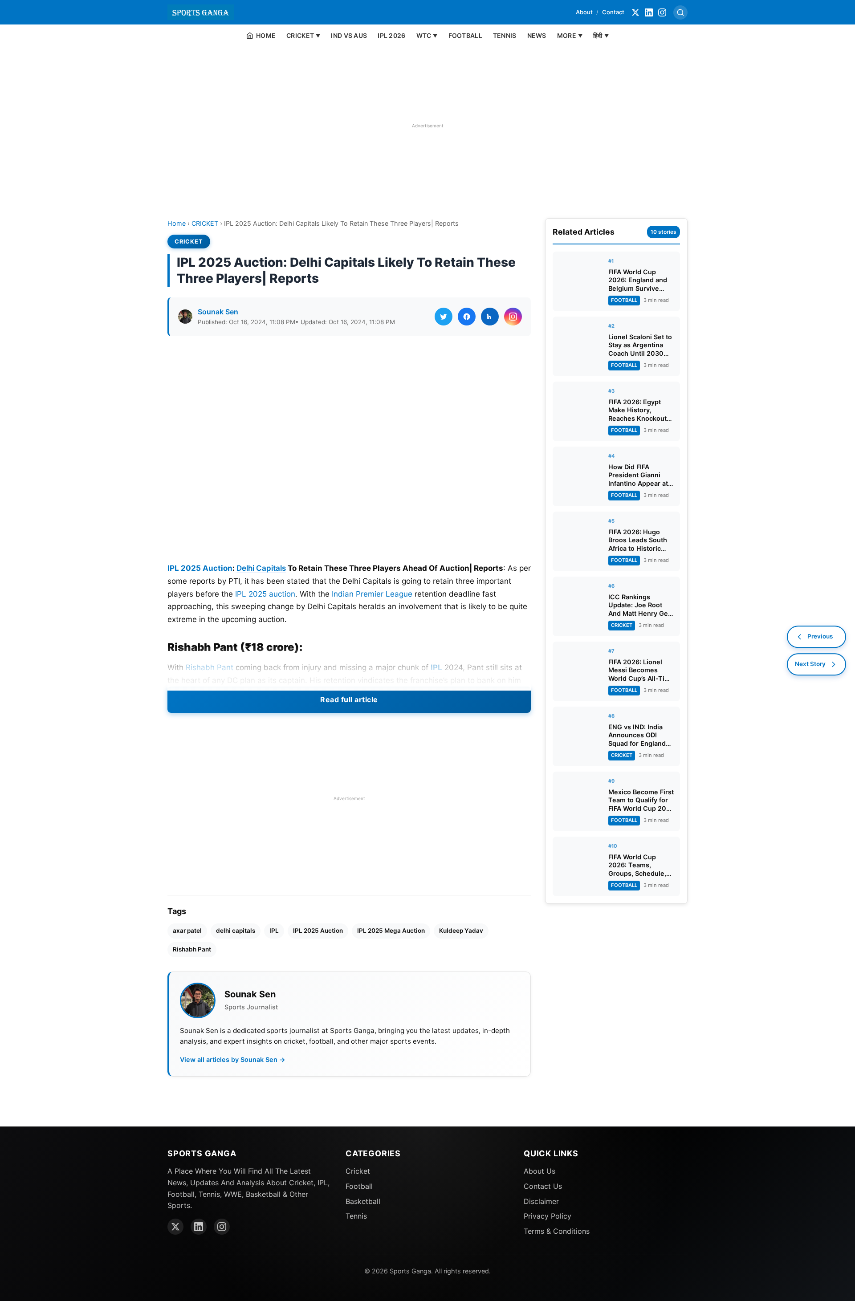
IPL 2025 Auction (318, 930)
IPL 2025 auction (265, 594)
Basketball (363, 1201)
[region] (427, 125)
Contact (613, 12)
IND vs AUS (349, 35)
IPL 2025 (184, 568)
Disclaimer (541, 1201)
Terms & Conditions (557, 1231)
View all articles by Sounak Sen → (232, 1059)
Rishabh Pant (209, 667)
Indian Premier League (372, 594)
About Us (539, 1171)
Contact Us (543, 1186)
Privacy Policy (547, 1216)
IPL (436, 667)
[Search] (680, 12)
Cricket (358, 1171)
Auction (217, 568)
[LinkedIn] (649, 12)
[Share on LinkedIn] (490, 316)
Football (359, 1186)
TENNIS (505, 35)
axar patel (187, 930)
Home (176, 223)
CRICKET (204, 223)
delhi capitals (235, 930)
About (584, 12)
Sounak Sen (218, 311)
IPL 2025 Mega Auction (391, 930)
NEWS (536, 35)
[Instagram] (662, 12)
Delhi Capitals (261, 568)
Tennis (356, 1216)
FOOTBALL (465, 35)
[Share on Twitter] (443, 316)
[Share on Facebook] (467, 316)
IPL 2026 (391, 35)
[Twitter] (635, 12)
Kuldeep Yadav (461, 930)
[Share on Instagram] (513, 316)
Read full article (349, 699)
